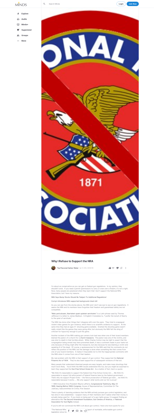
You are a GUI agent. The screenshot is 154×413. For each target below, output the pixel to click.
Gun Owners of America (102, 399)
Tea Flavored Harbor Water (67, 268)
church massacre (87, 338)
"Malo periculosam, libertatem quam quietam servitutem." (74, 313)
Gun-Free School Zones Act (82, 369)
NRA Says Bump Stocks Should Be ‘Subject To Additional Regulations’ (79, 297)
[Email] (77, 411)
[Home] (21, 4)
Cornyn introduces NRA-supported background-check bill (74, 301)
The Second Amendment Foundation (77, 399)
